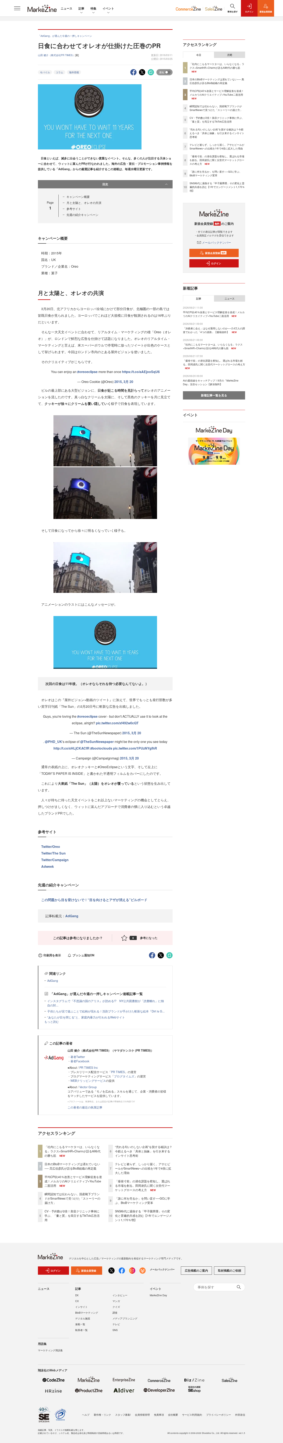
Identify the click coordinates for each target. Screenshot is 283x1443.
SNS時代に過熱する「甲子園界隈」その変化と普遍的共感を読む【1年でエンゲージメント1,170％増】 (143, 1215)
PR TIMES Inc (88, 1067)
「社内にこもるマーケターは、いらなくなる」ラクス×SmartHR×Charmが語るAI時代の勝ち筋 (72, 1151)
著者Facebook (79, 1061)
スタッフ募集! (123, 1414)
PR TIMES (118, 1072)
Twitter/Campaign (55, 859)
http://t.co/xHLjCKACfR (71, 748)
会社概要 (173, 1414)
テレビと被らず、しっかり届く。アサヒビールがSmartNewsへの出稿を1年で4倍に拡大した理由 (143, 1168)
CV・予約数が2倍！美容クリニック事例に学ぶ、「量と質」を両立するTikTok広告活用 (72, 1215)
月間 (229, 55)
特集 (93, 8)
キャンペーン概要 (78, 197)
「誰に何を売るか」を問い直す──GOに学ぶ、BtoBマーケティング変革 (142, 1200)
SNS (115, 1330)
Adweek (47, 866)
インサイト (81, 1306)
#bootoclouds (101, 748)
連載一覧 (80, 1324)
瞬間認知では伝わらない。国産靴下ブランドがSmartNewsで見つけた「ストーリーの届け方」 (72, 1198)
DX (77, 1295)
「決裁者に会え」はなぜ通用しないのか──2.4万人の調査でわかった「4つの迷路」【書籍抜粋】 (214, 330)
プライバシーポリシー (218, 1414)
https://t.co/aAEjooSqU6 (141, 371)
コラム (59, 72)
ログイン (216, 263)
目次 (105, 184)
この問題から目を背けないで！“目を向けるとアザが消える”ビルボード (94, 899)
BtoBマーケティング (86, 1312)
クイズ (116, 1306)
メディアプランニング (124, 1318)
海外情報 (74, 72)
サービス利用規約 (192, 1414)
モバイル (45, 72)
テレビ (116, 1324)
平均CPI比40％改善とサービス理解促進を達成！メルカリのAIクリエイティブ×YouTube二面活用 (73, 1181)
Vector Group (88, 1087)
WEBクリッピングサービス (88, 1080)
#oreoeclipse (87, 371)
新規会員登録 (215, 253)
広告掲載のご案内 (196, 1270)
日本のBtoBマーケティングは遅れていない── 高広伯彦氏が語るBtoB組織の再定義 (72, 1166)
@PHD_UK (53, 741)
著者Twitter (77, 1057)
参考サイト (74, 209)
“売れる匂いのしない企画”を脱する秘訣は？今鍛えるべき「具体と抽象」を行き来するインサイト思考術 (143, 1151)
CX (77, 1301)
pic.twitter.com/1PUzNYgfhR (135, 748)
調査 (114, 1312)
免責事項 (159, 1414)
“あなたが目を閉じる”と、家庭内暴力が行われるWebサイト (86, 1017)
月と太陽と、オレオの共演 (84, 203)
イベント (108, 8)
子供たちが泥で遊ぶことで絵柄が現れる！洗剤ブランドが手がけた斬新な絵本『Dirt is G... (106, 1011)
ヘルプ (85, 1414)
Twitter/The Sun (53, 853)
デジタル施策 (82, 1318)
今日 (198, 55)
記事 (81, 8)
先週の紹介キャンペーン (82, 215)
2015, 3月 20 (123, 381)
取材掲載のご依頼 (229, 1270)
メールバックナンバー (216, 242)
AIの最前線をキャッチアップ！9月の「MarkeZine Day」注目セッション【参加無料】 (210, 382)
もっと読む (51, 1021)
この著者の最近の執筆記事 (85, 1107)
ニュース (66, 8)
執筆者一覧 (81, 1330)
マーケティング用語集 (50, 1350)
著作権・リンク (102, 1414)
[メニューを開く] (17, 8)
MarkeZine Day (158, 1295)
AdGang (71, 915)
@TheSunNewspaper (97, 741)
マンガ (116, 1301)
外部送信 (240, 1414)
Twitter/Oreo (50, 846)
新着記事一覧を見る (214, 395)
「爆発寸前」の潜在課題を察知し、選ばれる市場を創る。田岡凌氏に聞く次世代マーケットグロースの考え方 (142, 1185)
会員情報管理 (142, 1414)
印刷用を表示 (52, 955)
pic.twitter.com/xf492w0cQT (117, 723)
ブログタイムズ (124, 1076)
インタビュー (119, 1295)
